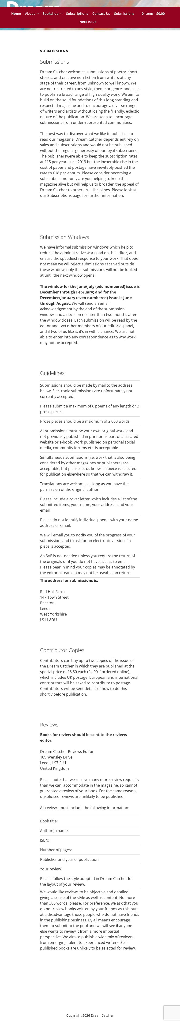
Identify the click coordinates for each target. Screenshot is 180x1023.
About (30, 13)
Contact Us (101, 13)
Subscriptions (77, 13)
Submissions (124, 13)
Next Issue (87, 21)
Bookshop (50, 13)
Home (16, 13)
